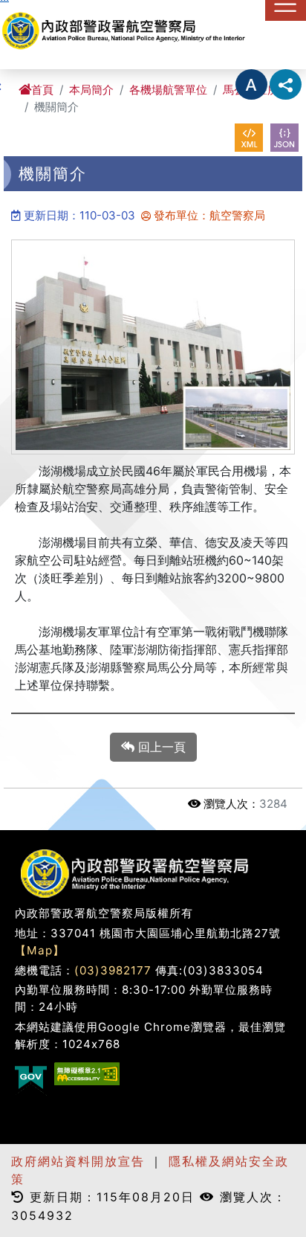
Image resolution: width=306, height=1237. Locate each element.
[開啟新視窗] (249, 137)
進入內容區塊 (35, 8)
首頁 (42, 90)
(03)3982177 (113, 970)
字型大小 (251, 84)
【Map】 (40, 950)
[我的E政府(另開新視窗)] (31, 1079)
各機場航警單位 (168, 90)
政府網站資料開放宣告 (78, 1161)
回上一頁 (160, 746)
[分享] (286, 84)
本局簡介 (91, 90)
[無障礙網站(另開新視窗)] (87, 1073)
